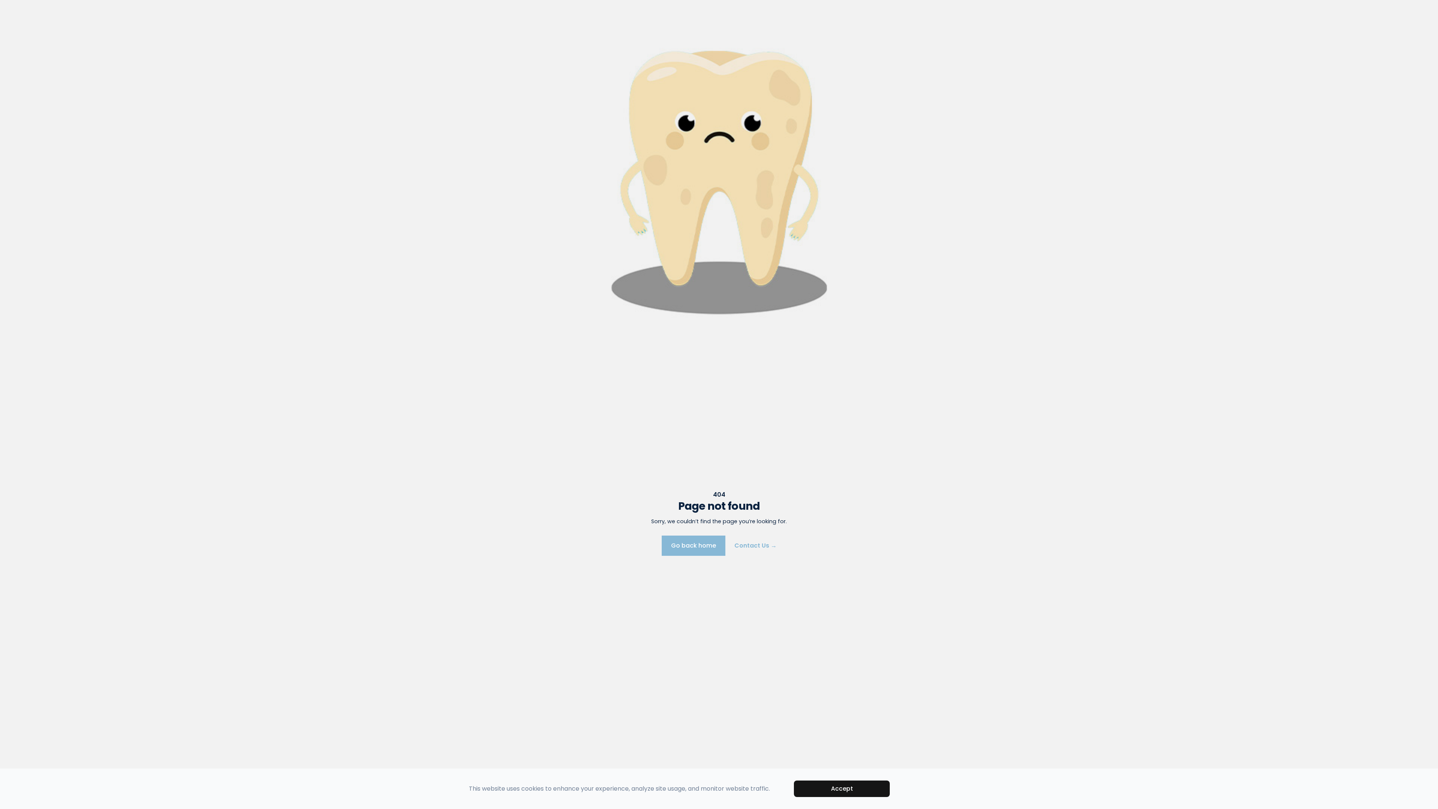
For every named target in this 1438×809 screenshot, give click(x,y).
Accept (842, 788)
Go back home (693, 545)
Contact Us (755, 545)
